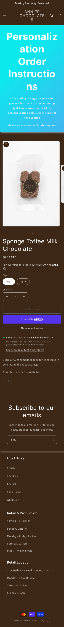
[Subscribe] (53, 440)
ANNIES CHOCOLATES (27, 621)
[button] (4, 16)
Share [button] (10, 381)
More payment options (32, 328)
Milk (8, 281)
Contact (11, 483)
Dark (23, 281)
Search (11, 467)
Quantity (7, 289)
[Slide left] (24, 234)
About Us (12, 475)
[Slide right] (40, 234)
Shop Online (14, 491)
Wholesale (13, 499)
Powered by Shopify (42, 621)
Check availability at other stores (25, 349)
